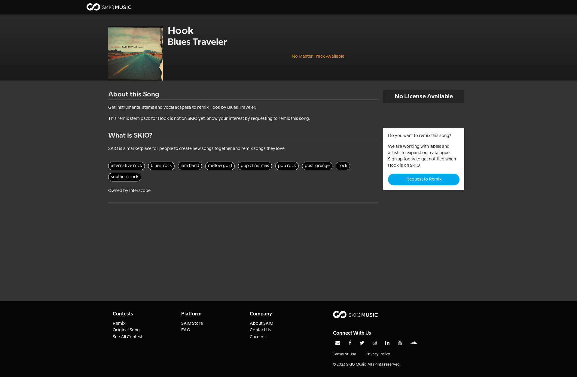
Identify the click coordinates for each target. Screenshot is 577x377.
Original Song (126, 330)
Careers (258, 337)
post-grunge (317, 166)
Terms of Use (344, 354)
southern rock (125, 177)
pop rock (287, 166)
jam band (190, 166)
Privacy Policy (378, 354)
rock (342, 166)
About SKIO (261, 323)
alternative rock (126, 166)
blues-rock (161, 166)
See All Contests (129, 337)
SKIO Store (192, 323)
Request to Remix (423, 179)
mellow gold (220, 166)
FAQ (186, 330)
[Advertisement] (243, 245)
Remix (119, 323)
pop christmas (255, 166)
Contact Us (260, 330)
